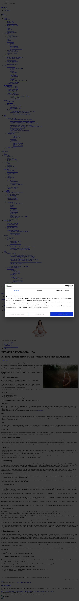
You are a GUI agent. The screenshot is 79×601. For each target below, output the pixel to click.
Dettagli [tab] (39, 290)
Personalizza (38, 314)
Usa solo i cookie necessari (17, 314)
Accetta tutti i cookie (62, 314)
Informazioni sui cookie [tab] (62, 290)
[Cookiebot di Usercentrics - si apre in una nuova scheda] (66, 286)
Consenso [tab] (16, 290)
